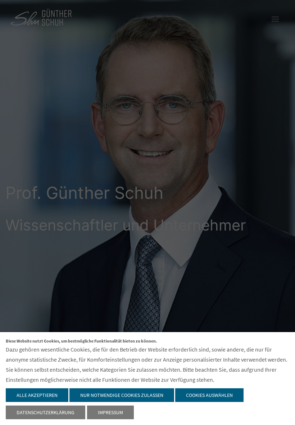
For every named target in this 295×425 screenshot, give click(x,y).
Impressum (110, 412)
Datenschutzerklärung (45, 412)
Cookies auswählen (209, 395)
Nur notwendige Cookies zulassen (121, 395)
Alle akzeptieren (37, 395)
